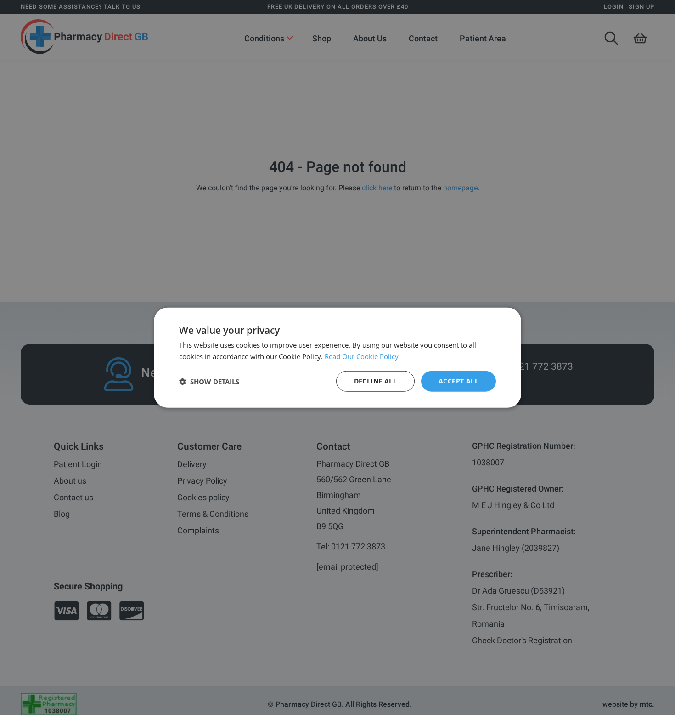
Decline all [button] (375, 381)
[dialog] (337, 357)
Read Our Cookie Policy (362, 355)
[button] (209, 381)
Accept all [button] (458, 381)
